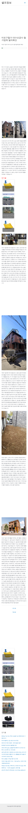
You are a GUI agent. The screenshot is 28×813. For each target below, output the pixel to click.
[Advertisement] (14, 20)
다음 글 (14, 612)
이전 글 (14, 608)
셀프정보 (7, 2)
